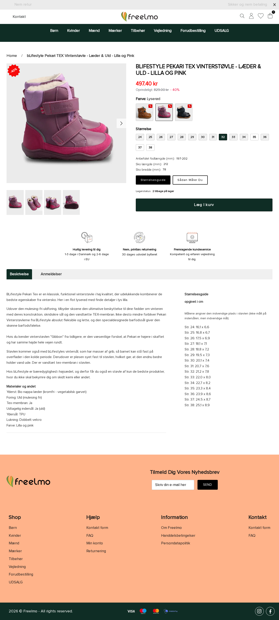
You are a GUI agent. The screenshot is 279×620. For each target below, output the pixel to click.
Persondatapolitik (175, 543)
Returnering (96, 551)
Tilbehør (138, 31)
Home (12, 56)
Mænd (94, 31)
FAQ (89, 536)
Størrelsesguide (153, 180)
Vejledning (163, 31)
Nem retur (23, 5)
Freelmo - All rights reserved (47, 611)
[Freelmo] (139, 17)
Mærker (115, 31)
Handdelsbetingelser (178, 536)
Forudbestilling (193, 31)
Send (207, 484)
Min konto (94, 543)
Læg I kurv (204, 205)
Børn (54, 31)
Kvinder (73, 31)
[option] (66, 123)
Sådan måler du (190, 180)
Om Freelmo (171, 528)
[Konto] (250, 16)
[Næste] (121, 123)
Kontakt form (97, 528)
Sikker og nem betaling (247, 5)
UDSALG (221, 31)
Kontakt (19, 17)
